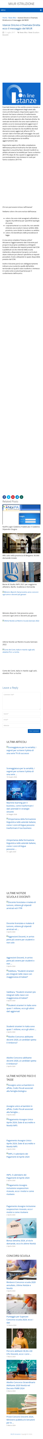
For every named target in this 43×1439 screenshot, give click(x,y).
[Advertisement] (21, 59)
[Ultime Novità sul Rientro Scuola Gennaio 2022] (21, 630)
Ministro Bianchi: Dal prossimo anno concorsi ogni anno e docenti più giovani (19, 614)
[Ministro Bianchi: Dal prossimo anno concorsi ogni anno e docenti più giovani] (21, 601)
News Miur (12, 18)
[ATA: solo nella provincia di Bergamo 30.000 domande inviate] (21, 543)
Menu (3, 10)
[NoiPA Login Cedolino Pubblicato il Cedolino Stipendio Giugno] (21, 514)
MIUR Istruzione (21, 4)
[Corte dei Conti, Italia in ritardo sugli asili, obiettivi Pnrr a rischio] (21, 658)
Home (4, 18)
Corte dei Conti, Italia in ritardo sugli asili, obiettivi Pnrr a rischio (19, 672)
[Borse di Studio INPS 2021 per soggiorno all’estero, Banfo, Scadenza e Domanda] (21, 572)
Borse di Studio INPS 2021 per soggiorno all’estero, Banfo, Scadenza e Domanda (19, 585)
